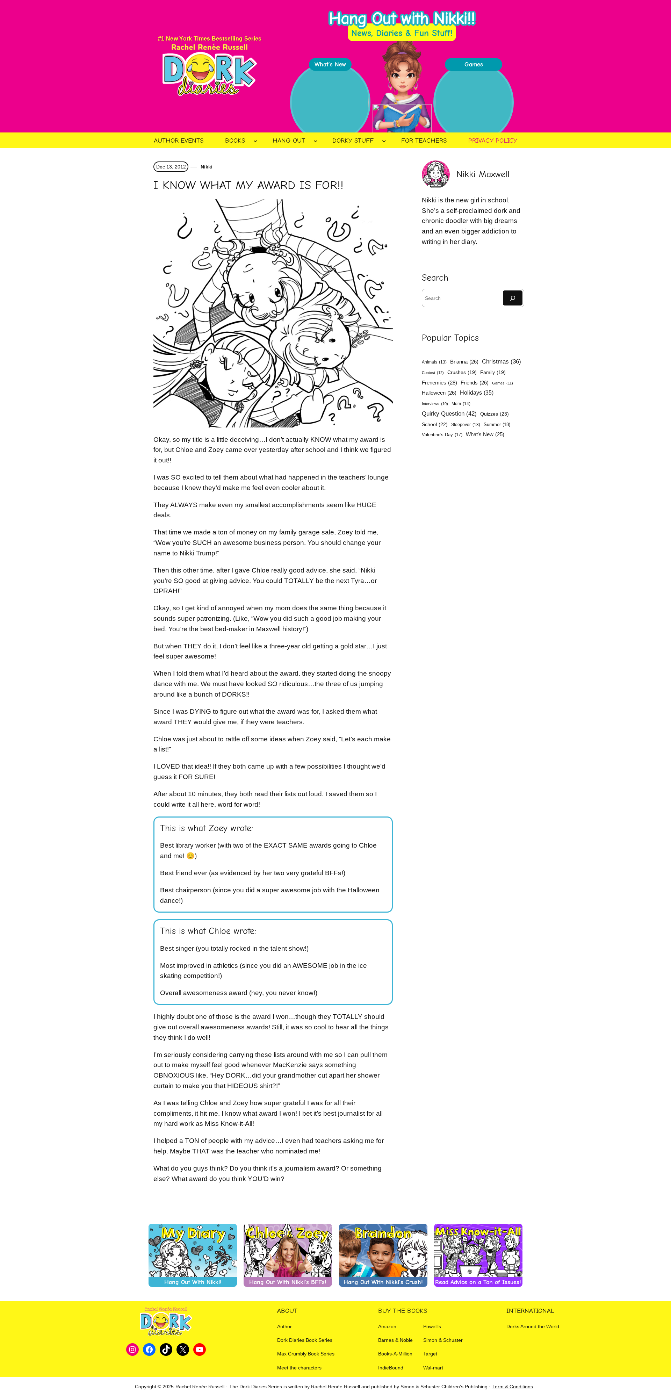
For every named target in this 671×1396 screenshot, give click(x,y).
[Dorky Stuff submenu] (384, 141)
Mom (461, 403)
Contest (433, 372)
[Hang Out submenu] (315, 141)
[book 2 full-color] (330, 102)
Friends (475, 383)
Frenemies (439, 383)
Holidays (476, 392)
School (435, 424)
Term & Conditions (512, 1386)
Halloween (439, 393)
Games (502, 383)
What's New (485, 434)
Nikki (205, 167)
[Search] (512, 297)
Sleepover (465, 424)
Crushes (462, 372)
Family (493, 372)
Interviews (435, 404)
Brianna (464, 362)
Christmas (501, 361)
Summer (497, 424)
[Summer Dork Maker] (473, 102)
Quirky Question (449, 413)
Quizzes (494, 414)
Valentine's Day (442, 434)
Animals (434, 362)
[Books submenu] (255, 141)
